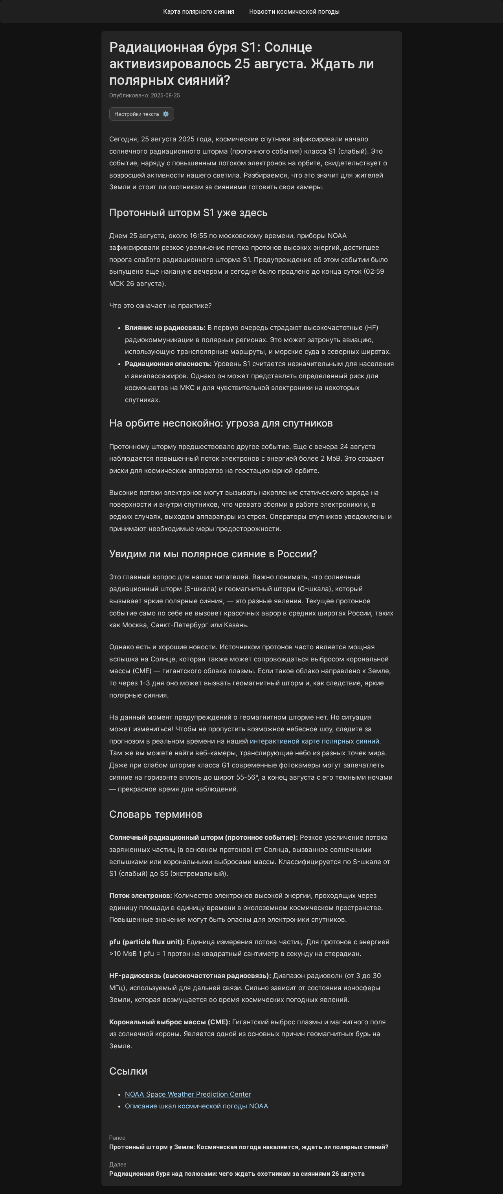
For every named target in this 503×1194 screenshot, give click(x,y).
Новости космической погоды (294, 11)
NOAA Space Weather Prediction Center (188, 1094)
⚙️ (141, 114)
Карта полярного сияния (198, 11)
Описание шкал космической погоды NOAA (196, 1106)
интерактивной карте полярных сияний (314, 741)
